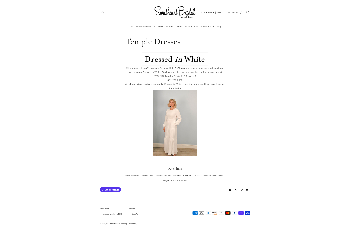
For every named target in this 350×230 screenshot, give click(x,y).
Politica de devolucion (213, 175)
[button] (103, 12)
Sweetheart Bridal (113, 224)
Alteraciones (147, 175)
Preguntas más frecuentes (175, 180)
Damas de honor (163, 175)
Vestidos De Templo (182, 175)
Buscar (197, 175)
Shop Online (175, 87)
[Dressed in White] (175, 59)
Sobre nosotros (132, 175)
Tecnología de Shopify (128, 224)
